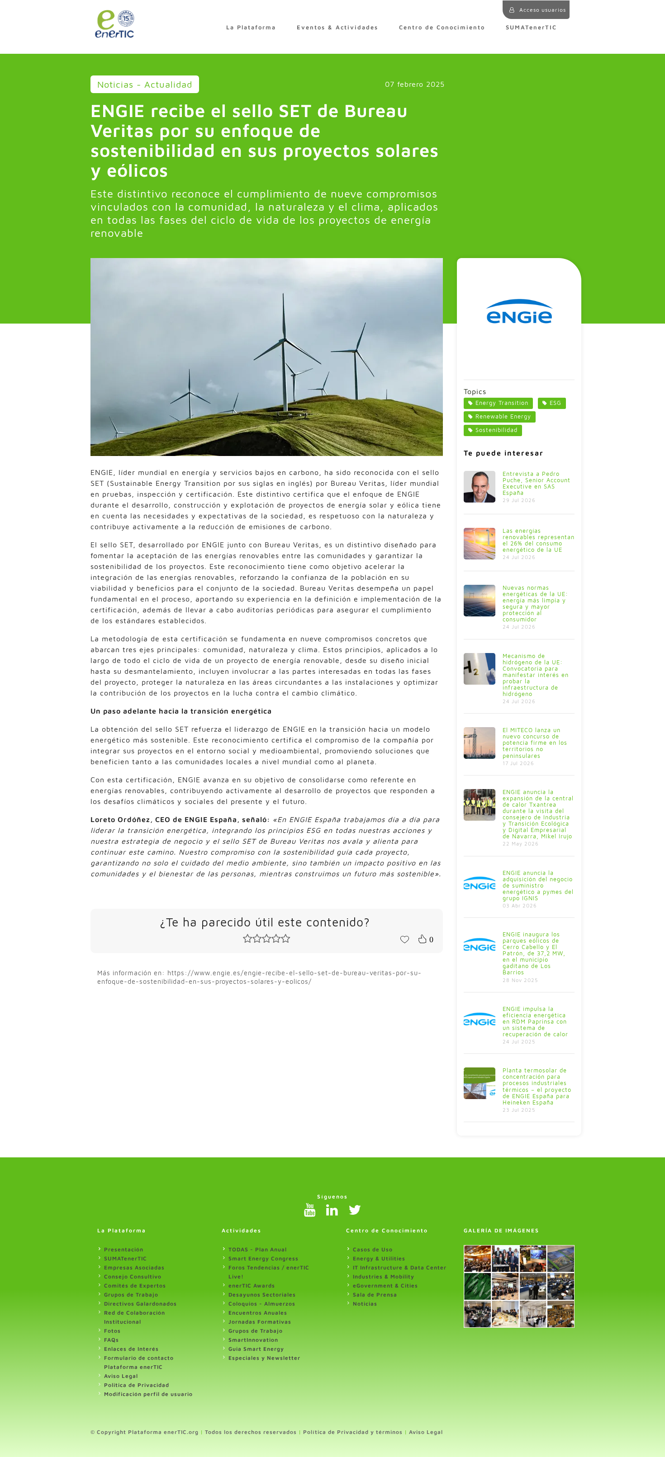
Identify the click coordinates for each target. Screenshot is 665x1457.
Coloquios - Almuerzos (261, 1303)
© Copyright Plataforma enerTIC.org (144, 1432)
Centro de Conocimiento (442, 27)
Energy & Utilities (379, 1258)
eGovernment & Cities (385, 1285)
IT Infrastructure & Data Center (399, 1267)
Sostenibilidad (496, 430)
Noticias (365, 1303)
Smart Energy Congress (263, 1258)
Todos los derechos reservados (251, 1432)
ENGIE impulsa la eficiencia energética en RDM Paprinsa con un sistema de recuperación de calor (535, 1022)
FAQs (111, 1339)
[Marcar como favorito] (404, 939)
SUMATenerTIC (531, 27)
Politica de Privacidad (136, 1385)
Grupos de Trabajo (131, 1294)
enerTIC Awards (251, 1285)
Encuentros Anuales (257, 1312)
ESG (555, 403)
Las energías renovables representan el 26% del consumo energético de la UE (539, 540)
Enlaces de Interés (131, 1348)
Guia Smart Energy (256, 1348)
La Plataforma (251, 27)
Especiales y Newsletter (264, 1357)
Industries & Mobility (383, 1276)
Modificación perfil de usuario (148, 1394)
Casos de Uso (373, 1249)
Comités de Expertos (135, 1285)
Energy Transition (501, 403)
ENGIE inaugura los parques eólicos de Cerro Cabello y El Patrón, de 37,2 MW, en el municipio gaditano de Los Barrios (534, 953)
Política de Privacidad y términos (353, 1432)
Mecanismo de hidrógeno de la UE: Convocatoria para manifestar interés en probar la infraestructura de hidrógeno (536, 675)
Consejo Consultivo (133, 1276)
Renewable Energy (503, 416)
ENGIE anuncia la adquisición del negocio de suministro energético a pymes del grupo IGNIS (538, 886)
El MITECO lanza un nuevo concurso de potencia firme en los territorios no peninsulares (535, 743)
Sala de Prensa (375, 1294)
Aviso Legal (121, 1375)
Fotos (112, 1330)
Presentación (123, 1249)
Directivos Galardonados (140, 1303)
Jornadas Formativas (259, 1321)
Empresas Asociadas (134, 1267)
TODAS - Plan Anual (257, 1249)
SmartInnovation (253, 1339)
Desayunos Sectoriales (262, 1294)
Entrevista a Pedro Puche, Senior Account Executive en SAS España (536, 483)
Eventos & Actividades (337, 27)
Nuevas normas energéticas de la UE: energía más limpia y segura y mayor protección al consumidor (535, 603)
